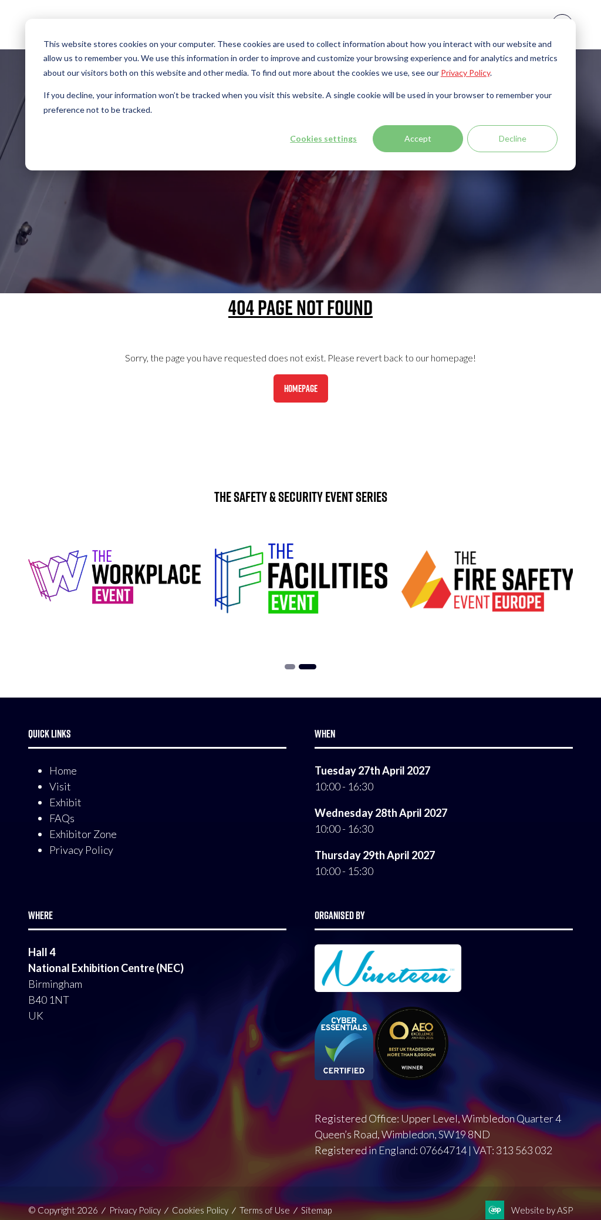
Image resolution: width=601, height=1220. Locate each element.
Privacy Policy (81, 849)
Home (63, 770)
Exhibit (65, 802)
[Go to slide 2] (307, 666)
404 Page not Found (300, 307)
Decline (512, 138)
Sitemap (316, 1210)
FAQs (62, 818)
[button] (301, 388)
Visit (60, 786)
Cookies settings (323, 138)
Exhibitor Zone (83, 833)
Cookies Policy (200, 1210)
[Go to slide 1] (290, 666)
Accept (417, 138)
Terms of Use (264, 1210)
